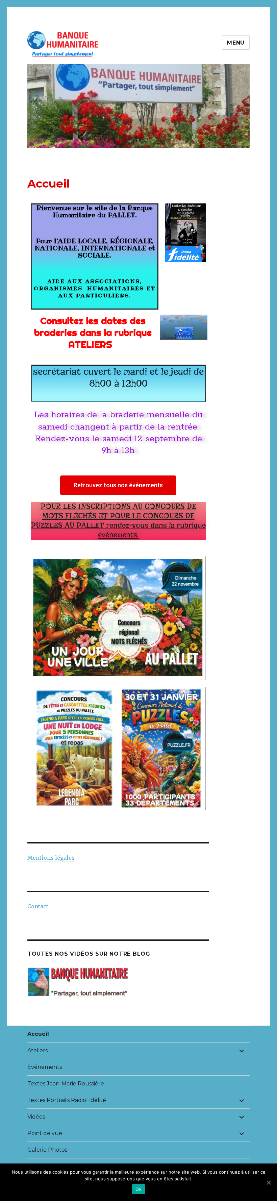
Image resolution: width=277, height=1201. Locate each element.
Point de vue (44, 1133)
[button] (118, 485)
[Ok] (268, 1182)
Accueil (38, 1034)
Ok (138, 1189)
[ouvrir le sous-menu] (241, 1051)
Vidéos (36, 1116)
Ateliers (37, 1050)
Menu (236, 43)
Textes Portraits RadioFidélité (66, 1100)
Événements (44, 1067)
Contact (37, 906)
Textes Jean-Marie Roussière (65, 1083)
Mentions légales (51, 857)
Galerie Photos (47, 1150)
